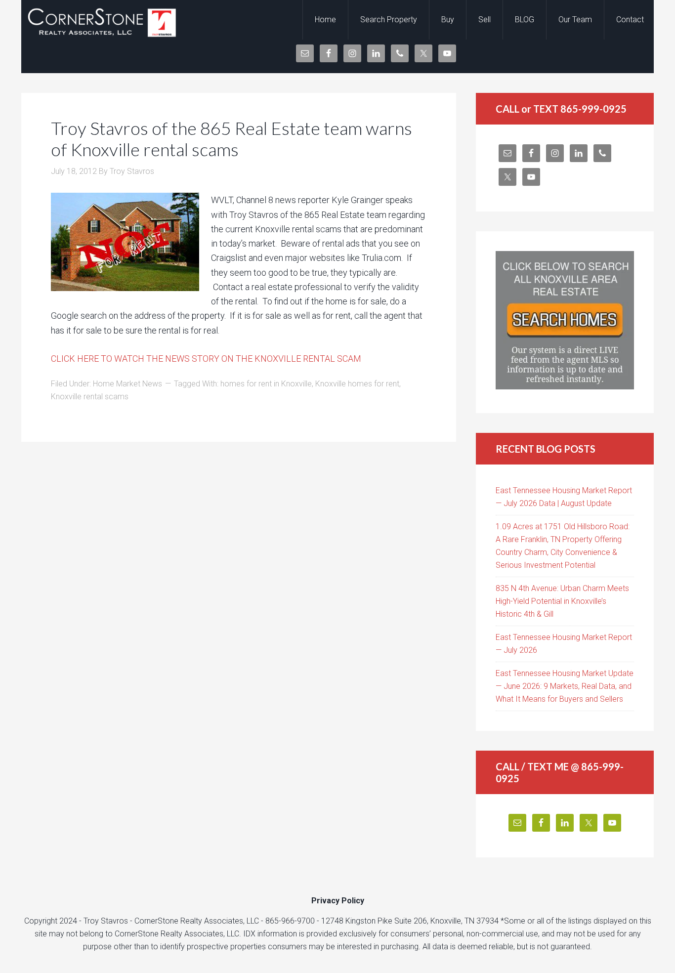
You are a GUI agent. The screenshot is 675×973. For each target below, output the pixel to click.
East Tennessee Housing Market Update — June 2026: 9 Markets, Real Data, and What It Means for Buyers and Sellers (564, 686)
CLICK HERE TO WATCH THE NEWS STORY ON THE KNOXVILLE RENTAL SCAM (206, 358)
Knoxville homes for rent (357, 383)
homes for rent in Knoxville (266, 383)
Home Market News (127, 383)
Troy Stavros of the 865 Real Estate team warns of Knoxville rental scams (231, 138)
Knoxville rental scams (89, 396)
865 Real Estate (100, 20)
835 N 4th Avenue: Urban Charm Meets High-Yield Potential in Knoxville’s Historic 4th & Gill (562, 601)
